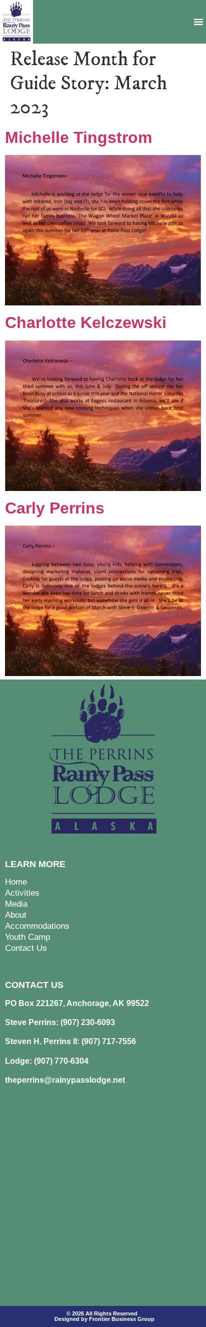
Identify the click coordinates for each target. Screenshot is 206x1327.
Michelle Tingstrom (78, 137)
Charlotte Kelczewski (85, 322)
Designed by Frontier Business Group (104, 1319)
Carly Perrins (54, 508)
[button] (198, 21)
